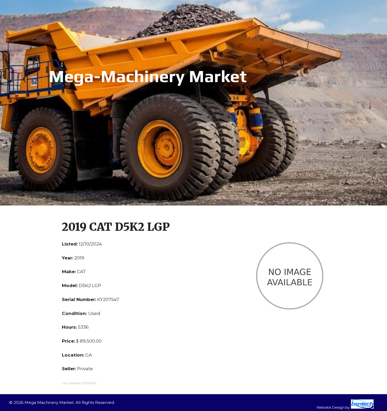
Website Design (330, 407)
